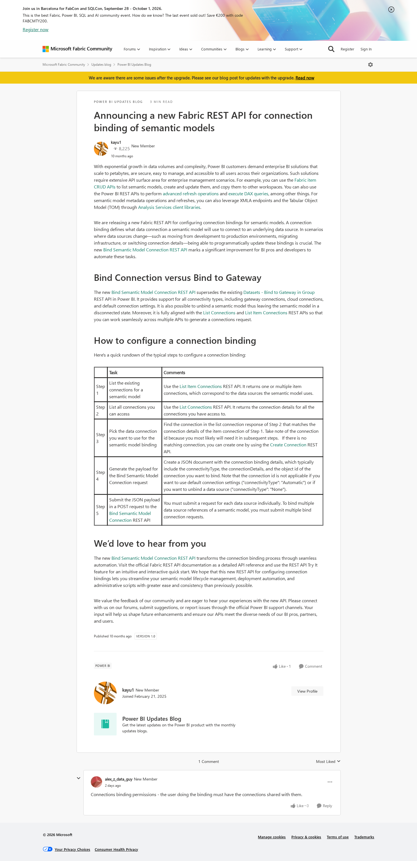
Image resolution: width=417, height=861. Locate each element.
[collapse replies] (78, 778)
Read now (305, 77)
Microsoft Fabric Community (64, 64)
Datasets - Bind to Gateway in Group (279, 292)
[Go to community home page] (77, 49)
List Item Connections (266, 312)
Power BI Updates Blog (134, 64)
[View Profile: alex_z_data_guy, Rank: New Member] (96, 782)
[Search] (331, 49)
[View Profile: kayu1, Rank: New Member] (101, 149)
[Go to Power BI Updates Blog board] (105, 724)
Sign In (366, 48)
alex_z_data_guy (118, 779)
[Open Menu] (370, 65)
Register (347, 48)
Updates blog (101, 64)
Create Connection (288, 445)
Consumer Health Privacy (116, 849)
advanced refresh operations (191, 193)
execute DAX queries (248, 193)
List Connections (219, 312)
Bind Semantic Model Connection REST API (145, 250)
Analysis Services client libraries (169, 207)
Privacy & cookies (306, 836)
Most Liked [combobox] (328, 761)
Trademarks (364, 836)
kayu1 (116, 142)
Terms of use (338, 836)
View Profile (307, 691)
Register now (36, 29)
